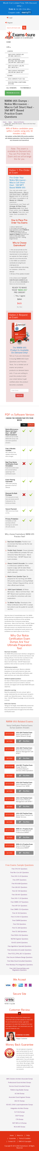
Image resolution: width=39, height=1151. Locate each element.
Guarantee (12, 1138)
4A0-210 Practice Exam (24, 798)
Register (10, 23)
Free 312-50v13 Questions (19, 917)
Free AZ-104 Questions (19, 891)
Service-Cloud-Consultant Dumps (19, 1086)
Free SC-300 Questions (19, 931)
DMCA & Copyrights (25, 1141)
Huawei (9, 75)
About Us (20, 1135)
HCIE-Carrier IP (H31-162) (16, 79)
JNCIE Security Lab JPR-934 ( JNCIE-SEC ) (16, 66)
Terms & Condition (24, 1138)
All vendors (11, 88)
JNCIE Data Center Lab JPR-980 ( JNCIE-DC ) (16, 55)
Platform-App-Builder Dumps (19, 1090)
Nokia (10, 122)
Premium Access (13, 93)
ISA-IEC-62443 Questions (19, 942)
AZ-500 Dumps (19, 1093)
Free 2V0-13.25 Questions (19, 876)
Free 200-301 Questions (19, 887)
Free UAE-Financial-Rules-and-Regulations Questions (19, 969)
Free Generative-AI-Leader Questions (20, 950)
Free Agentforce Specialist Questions (19, 946)
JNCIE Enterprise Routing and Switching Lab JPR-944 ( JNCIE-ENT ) (16, 61)
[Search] (24, 28)
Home (8, 42)
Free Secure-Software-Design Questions (19, 957)
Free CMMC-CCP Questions (19, 902)
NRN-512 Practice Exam (24, 844)
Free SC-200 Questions (19, 928)
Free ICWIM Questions (19, 920)
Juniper (10, 51)
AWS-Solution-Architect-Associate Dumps (19, 1079)
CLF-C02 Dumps (19, 1112)
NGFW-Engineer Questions (19, 939)
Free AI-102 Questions (19, 913)
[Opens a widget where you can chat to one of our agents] (31, 1147)
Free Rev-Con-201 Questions (19, 872)
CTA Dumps (19, 1119)
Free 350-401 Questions (19, 895)
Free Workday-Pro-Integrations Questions (19, 965)
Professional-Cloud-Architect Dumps (19, 1082)
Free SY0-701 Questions (19, 869)
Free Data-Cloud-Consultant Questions (19, 961)
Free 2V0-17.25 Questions (19, 898)
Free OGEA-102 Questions (19, 935)
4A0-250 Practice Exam (24, 732)
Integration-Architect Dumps (19, 1108)
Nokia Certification (19, 122)
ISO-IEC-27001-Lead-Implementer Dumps (19, 1105)
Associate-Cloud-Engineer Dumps (19, 1097)
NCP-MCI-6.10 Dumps (19, 1123)
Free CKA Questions (19, 924)
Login (10, 18)
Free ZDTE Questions (19, 880)
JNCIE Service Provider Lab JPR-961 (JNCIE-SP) (16, 71)
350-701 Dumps (19, 1101)
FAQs (28, 1135)
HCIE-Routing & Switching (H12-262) (17, 83)
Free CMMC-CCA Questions (19, 909)
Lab (8, 47)
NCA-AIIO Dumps (19, 1127)
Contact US (11, 1141)
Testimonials (25, 88)
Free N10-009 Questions (19, 883)
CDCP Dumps (19, 1116)
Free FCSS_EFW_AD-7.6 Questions (19, 954)
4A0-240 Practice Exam (24, 813)
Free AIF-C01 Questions (19, 906)
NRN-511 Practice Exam (24, 829)
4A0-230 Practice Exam (24, 782)
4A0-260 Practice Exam (24, 748)
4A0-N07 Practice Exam (24, 765)
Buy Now (26, 741)
